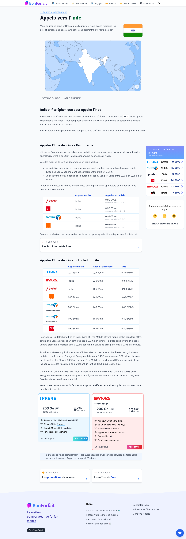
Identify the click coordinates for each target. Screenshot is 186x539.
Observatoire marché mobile (103, 514)
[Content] (165, 216)
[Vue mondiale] (137, 86)
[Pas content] (155, 216)
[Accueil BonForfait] (41, 507)
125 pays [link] (121, 424)
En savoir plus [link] (47, 438)
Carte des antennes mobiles (103, 510)
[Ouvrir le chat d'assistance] (180, 533)
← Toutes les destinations (53, 12)
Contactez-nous (141, 505)
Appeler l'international (99, 519)
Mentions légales (141, 513)
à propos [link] (61, 424)
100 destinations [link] (117, 432)
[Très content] (174, 216)
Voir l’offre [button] (79, 438)
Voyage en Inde (51, 98)
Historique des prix (98, 523)
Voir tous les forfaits (155, 155)
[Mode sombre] (159, 3)
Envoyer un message (165, 224)
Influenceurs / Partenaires (146, 509)
